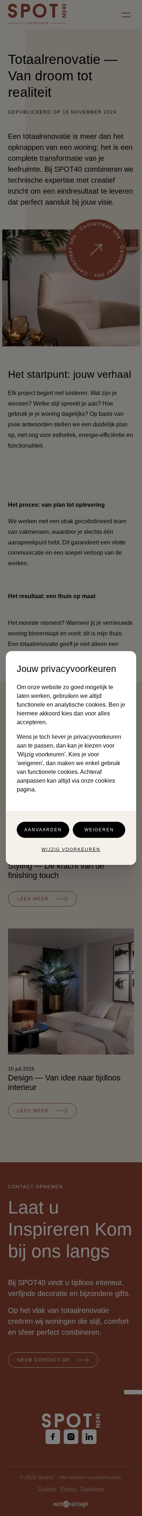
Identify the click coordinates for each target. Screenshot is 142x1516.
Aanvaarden (43, 829)
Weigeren (99, 829)
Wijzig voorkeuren (71, 849)
